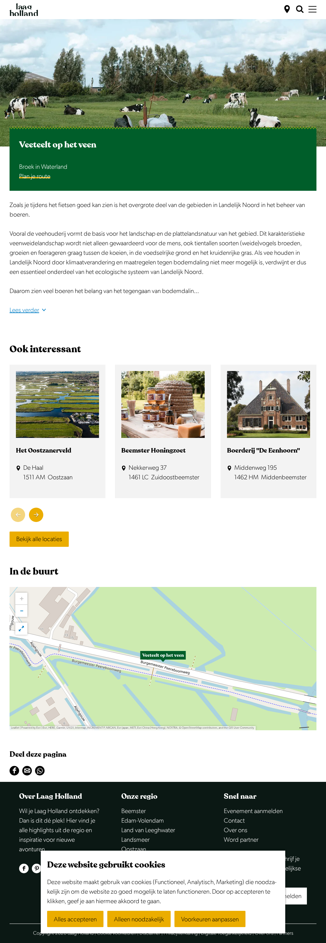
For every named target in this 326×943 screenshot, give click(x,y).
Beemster (133, 811)
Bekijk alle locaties (39, 539)
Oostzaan (133, 849)
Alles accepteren (75, 919)
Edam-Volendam (142, 821)
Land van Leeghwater (148, 830)
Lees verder (24, 310)
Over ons (235, 830)
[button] (163, 658)
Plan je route (34, 176)
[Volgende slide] (36, 515)
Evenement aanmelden (253, 811)
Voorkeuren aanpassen (210, 919)
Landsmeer (135, 840)
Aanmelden (286, 896)
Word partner (241, 840)
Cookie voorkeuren (116, 933)
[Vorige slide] (18, 515)
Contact (234, 821)
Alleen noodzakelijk (139, 919)
